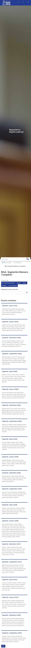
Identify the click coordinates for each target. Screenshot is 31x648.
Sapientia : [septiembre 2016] (12, 633)
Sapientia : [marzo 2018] (10, 521)
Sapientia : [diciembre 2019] (11, 405)
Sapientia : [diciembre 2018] (11, 473)
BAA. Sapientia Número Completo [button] (15, 266)
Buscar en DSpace (7, 262)
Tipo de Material (13, 285)
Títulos (24, 283)
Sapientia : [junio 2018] (9, 505)
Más (3, 646)
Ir (27, 292)
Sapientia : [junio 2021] (9, 305)
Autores (19, 283)
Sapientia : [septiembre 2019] (12, 421)
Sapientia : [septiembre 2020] (12, 353)
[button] (18, 2)
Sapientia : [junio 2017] (9, 579)
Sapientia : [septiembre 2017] (12, 562)
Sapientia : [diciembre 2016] (11, 615)
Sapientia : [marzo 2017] (10, 597)
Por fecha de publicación (8, 283)
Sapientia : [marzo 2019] (10, 457)
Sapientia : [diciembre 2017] (11, 544)
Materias (4, 285)
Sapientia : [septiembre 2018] (12, 489)
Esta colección (18, 262)
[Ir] (28, 259)
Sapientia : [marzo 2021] (10, 321)
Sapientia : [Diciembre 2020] (11, 337)
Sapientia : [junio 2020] (9, 371)
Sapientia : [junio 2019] (9, 439)
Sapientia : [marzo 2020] (10, 389)
